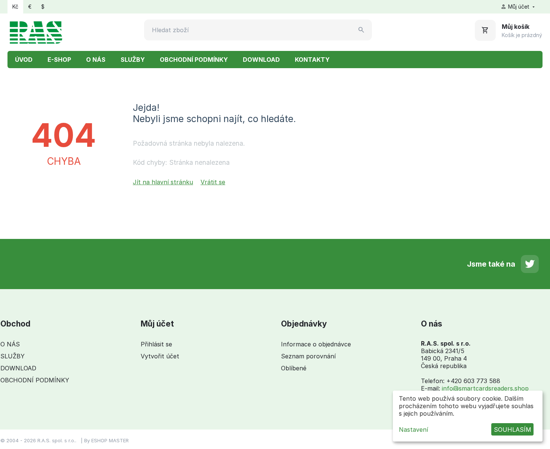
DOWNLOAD (261, 59)
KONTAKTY (312, 59)
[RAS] (35, 31)
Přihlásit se (156, 344)
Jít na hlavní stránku (163, 182)
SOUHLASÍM (512, 429)
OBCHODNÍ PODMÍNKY (194, 59)
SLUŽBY (132, 59)
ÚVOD (24, 59)
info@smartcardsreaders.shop (485, 388)
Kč (15, 6)
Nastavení (413, 429)
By (87, 440)
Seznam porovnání (308, 356)
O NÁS (96, 59)
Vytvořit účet (160, 356)
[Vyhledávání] (361, 30)
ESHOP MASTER (110, 440)
